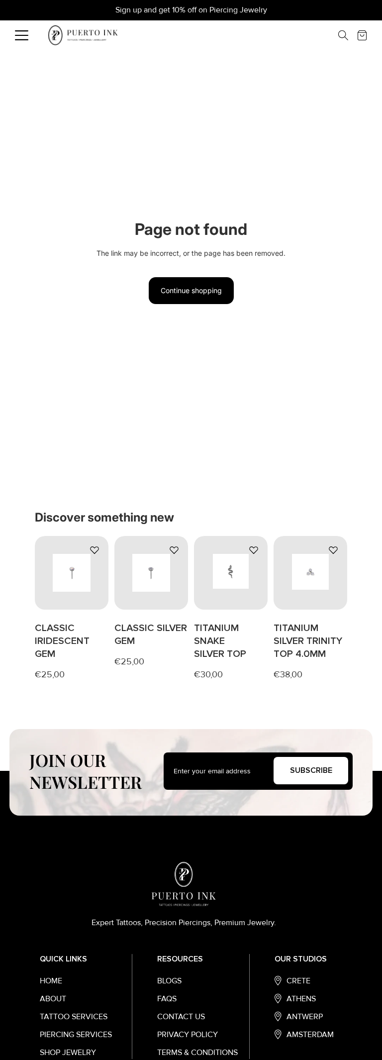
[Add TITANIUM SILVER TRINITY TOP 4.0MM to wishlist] (333, 550)
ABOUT (53, 999)
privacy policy (187, 1035)
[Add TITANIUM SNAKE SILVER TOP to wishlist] (254, 550)
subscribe (311, 770)
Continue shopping (191, 290)
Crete (298, 981)
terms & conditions (197, 1053)
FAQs (167, 999)
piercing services (76, 1035)
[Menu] (21, 35)
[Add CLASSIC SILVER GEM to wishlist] (174, 550)
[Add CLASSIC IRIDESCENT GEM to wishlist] (94, 550)
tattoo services (73, 1017)
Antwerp (304, 1017)
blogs (169, 981)
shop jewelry (68, 1053)
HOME (51, 981)
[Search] (348, 35)
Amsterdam (310, 1035)
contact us (181, 1017)
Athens (301, 999)
